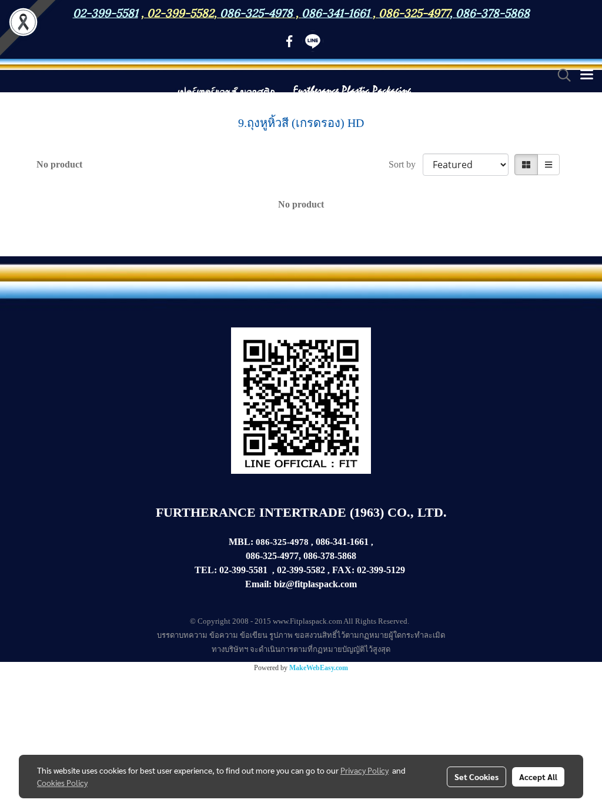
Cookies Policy (62, 782)
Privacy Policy (364, 770)
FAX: (343, 570)
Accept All (538, 776)
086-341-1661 (342, 542)
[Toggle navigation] (587, 75)
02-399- (371, 570)
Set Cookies (476, 776)
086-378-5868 (493, 12)
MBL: (241, 542)
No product (59, 164)
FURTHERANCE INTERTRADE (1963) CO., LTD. (301, 512)
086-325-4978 (256, 12)
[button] (560, 75)
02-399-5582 (180, 12)
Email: (258, 584)
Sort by (406, 164)
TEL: (206, 570)
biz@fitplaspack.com (315, 584)
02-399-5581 (243, 570)
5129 (395, 570)
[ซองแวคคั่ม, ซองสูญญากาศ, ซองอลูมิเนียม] (406, 570)
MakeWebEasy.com (318, 668)
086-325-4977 (414, 12)
